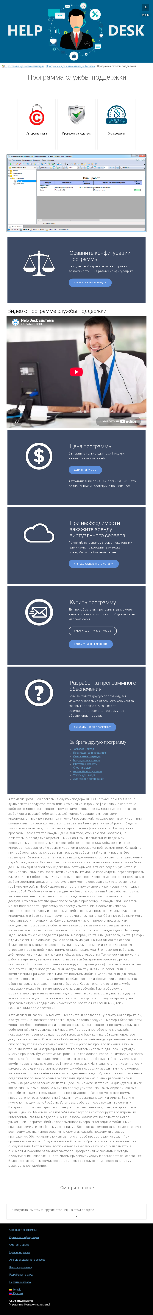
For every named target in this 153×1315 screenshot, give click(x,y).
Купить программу (20, 1267)
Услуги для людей (84, 775)
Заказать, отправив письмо (92, 631)
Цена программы (85, 470)
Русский (17, 1293)
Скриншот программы (23, 1230)
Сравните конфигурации (90, 283)
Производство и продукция (90, 753)
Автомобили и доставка (87, 771)
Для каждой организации (88, 779)
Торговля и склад (83, 749)
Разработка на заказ (21, 1275)
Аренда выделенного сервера (93, 564)
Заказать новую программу (92, 727)
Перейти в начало (20, 1282)
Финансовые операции (87, 756)
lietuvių (16, 1289)
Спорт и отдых (82, 768)
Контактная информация (90, 644)
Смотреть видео (19, 1245)
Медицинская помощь (86, 760)
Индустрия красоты (85, 764)
